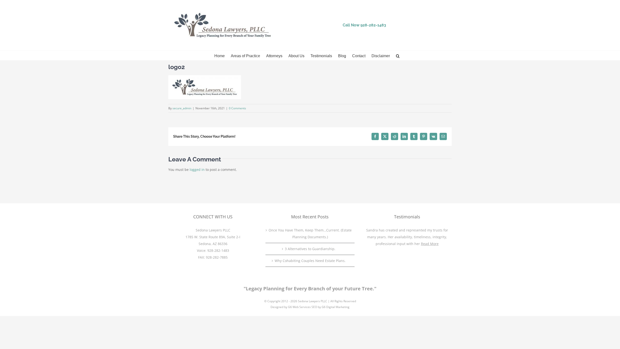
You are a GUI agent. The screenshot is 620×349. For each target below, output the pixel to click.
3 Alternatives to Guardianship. (310, 248)
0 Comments (237, 108)
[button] (398, 55)
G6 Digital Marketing (335, 307)
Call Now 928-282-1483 (364, 25)
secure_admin (181, 108)
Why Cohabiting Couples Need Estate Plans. (310, 260)
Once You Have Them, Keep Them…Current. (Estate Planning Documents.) (310, 233)
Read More (430, 243)
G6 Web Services (299, 307)
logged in (197, 169)
